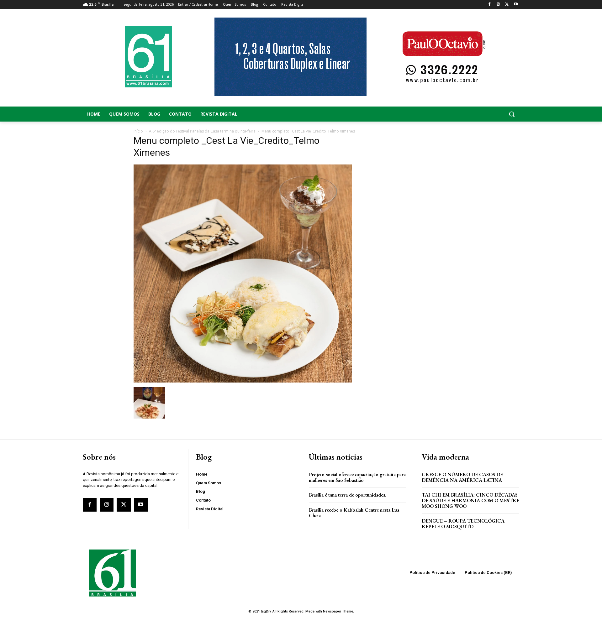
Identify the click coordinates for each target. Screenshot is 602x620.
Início (138, 131)
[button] (470, 114)
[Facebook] (489, 4)
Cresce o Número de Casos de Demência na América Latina (462, 477)
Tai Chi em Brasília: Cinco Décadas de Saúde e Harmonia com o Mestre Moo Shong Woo (470, 500)
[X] (506, 4)
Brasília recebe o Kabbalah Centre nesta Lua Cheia (354, 513)
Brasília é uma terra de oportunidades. (347, 495)
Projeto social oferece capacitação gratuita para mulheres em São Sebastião (357, 477)
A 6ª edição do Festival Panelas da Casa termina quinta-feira (202, 131)
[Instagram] (498, 4)
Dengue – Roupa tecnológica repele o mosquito (463, 524)
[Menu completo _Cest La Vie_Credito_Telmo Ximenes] (243, 380)
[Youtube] (515, 4)
